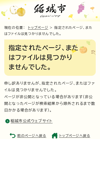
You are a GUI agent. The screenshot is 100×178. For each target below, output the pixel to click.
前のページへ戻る (31, 135)
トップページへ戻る (74, 135)
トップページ (38, 27)
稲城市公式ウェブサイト (32, 121)
